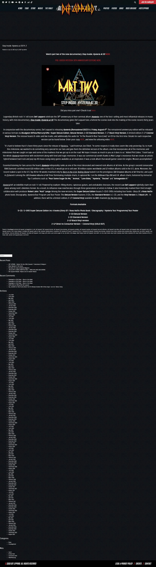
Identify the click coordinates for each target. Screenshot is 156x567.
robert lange (80, 233)
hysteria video (128, 231)
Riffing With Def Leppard (23, 285)
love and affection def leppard (18, 233)
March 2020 (11, 434)
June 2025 (11, 318)
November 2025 (12, 309)
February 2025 (12, 326)
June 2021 (11, 406)
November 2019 (12, 441)
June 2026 (11, 296)
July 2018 (11, 470)
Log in (10, 552)
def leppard (39, 229)
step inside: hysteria (116, 233)
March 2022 (11, 390)
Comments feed (13, 556)
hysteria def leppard (88, 231)
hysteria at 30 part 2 (67, 231)
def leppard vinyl (144, 229)
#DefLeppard (144, 8)
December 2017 (12, 483)
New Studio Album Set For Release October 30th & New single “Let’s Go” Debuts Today (40, 287)
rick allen (67, 233)
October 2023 (12, 355)
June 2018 (11, 472)
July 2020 (11, 426)
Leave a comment (24, 235)
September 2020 (13, 423)
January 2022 (12, 393)
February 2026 (12, 304)
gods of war (37, 231)
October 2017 (12, 487)
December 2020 (13, 417)
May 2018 (11, 474)
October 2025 (12, 311)
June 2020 (11, 428)
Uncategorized (12, 544)
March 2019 (11, 456)
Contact (148, 563)
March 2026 (11, 302)
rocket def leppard (88, 233)
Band (121, 8)
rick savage (73, 233)
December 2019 (12, 439)
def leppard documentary (60, 229)
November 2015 (12, 529)
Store (33, 8)
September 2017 (13, 488)
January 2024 (12, 349)
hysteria (43, 231)
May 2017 (11, 496)
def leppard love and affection (99, 229)
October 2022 (12, 377)
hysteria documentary (99, 231)
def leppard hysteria (85, 229)
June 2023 (11, 362)
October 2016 (12, 509)
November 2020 (12, 419)
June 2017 (11, 494)
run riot (102, 233)
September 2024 (13, 335)
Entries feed (12, 554)
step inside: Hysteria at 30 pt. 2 (144, 233)
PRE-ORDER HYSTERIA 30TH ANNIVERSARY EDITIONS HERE (78, 60)
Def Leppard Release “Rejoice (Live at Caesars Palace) (22, 271)
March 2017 (11, 499)
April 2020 (11, 432)
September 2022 (13, 379)
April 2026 (11, 300)
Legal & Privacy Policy (123, 563)
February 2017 (12, 501)
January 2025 (12, 327)
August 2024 (12, 337)
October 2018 (12, 465)
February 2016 (12, 523)
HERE (107, 54)
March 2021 (11, 412)
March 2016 (11, 521)
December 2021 (12, 395)
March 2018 (11, 477)
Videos (114, 8)
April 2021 (11, 410)
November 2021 (12, 397)
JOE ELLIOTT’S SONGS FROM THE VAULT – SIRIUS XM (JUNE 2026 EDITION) (27, 270)
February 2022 (12, 392)
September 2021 (13, 401)
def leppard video (134, 229)
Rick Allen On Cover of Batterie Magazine (19, 268)
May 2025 (11, 320)
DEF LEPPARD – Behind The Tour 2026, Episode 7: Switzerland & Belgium (27, 264)
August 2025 (12, 315)
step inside (107, 233)
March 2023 (11, 368)
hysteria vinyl (136, 231)
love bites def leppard (32, 233)
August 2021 (12, 402)
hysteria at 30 (57, 231)
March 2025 (11, 324)
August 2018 (12, 468)
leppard (147, 231)
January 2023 (12, 371)
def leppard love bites (113, 229)
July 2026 (11, 295)
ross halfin (96, 233)
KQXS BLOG (12, 285)
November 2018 (12, 463)
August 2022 (12, 381)
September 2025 (13, 313)
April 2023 (11, 366)
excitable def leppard (28, 231)
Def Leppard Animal (48, 229)
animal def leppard (19, 229)
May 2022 (11, 386)
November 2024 (12, 331)
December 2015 (12, 527)
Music (40, 8)
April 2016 (11, 520)
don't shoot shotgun (16, 231)
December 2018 (12, 461)
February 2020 (12, 435)
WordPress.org (12, 557)
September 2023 (13, 357)
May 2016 (11, 518)
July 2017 (11, 492)
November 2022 (12, 375)
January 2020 (12, 437)
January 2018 (12, 481)
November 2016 (12, 507)
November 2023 (12, 353)
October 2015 (12, 531)
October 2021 (12, 399)
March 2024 (11, 346)
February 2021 (12, 413)
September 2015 (13, 532)
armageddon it (29, 229)
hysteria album (49, 231)
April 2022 (11, 388)
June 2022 (11, 384)
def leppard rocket (124, 229)
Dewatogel (11, 279)
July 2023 (11, 360)
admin (25, 49)
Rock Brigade (131, 8)
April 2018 (11, 476)
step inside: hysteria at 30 (128, 233)
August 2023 (12, 359)
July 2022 (11, 382)
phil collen (48, 233)
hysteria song (120, 231)
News (20, 8)
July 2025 (11, 317)
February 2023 (12, 370)
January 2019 (12, 459)
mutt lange (41, 233)
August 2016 (12, 512)
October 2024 (12, 333)
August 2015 (12, 534)
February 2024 (12, 348)
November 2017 (12, 485)
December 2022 (13, 373)
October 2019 (12, 443)
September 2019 (13, 445)
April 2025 (11, 322)
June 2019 (11, 450)
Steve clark (5, 235)
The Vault (49, 8)
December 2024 (13, 329)
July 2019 (11, 448)
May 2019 (11, 452)
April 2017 (11, 498)
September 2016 (13, 510)
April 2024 (11, 344)
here (94, 110)
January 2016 (12, 525)
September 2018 (13, 467)
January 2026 (12, 306)
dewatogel (11, 281)
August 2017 (12, 490)
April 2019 (11, 454)
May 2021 (11, 408)
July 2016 (11, 514)
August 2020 (12, 424)
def (34, 229)
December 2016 (12, 505)
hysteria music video (111, 231)
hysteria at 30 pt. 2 (77, 231)
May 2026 (11, 298)
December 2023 (13, 351)
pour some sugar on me (57, 233)
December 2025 (13, 307)
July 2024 (11, 338)
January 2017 (12, 503)
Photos (106, 8)
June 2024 (11, 340)
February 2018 (12, 479)
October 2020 (12, 421)
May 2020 (11, 430)
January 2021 (12, 415)
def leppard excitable (73, 229)
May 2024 (11, 342)
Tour (26, 8)
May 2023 (11, 364)
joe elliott (142, 231)
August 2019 (12, 446)
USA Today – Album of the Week (24, 279)
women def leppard (14, 235)
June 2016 (11, 516)
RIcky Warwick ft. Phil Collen (16, 266)
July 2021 (11, 404)
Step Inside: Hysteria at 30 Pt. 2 (14, 46)
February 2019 (12, 457)
